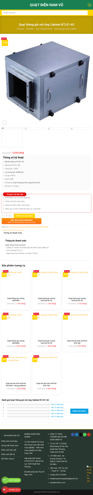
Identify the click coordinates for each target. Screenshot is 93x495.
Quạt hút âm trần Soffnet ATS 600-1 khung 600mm (16, 384)
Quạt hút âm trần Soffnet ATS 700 (46, 384)
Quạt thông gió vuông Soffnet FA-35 (46, 299)
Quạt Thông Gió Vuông (44, 29)
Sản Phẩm (30, 29)
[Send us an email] (81, 434)
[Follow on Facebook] (73, 434)
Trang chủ (20, 29)
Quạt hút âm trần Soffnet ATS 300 (77, 342)
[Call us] (85, 434)
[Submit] (89, 13)
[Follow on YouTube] (89, 434)
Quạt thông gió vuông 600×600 (15, 299)
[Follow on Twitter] (77, 434)
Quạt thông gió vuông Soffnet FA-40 (77, 299)
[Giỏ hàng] (89, 5)
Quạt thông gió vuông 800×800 (15, 342)
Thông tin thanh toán (13, 233)
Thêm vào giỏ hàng (24, 216)
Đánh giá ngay (79, 411)
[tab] (13, 233)
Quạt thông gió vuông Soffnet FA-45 (46, 342)
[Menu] (3, 4)
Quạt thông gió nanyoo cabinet (65, 29)
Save (4, 39)
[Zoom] (4, 123)
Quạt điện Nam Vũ (46, 5)
